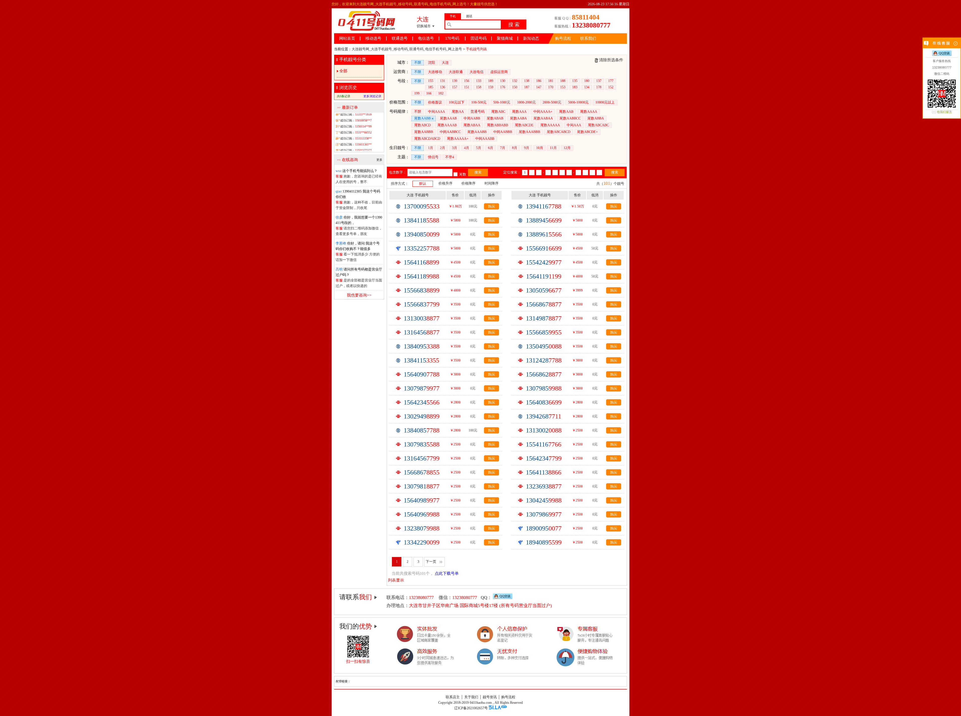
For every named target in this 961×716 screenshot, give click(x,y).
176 (502, 87)
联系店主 (453, 697)
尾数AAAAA (550, 125)
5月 (478, 148)
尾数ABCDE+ (587, 132)
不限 (417, 62)
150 (514, 87)
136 (442, 87)
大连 (445, 62)
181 (550, 81)
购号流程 (563, 38)
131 (442, 81)
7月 (502, 148)
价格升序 (445, 183)
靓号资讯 (490, 697)
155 (430, 81)
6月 (490, 148)
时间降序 (492, 183)
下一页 (431, 562)
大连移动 (435, 72)
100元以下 (456, 102)
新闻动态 (531, 38)
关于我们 (471, 697)
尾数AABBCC (570, 118)
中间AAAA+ (542, 112)
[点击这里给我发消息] (502, 597)
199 (416, 93)
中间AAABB (484, 138)
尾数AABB (422, 118)
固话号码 (478, 38)
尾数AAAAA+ (457, 138)
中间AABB (471, 118)
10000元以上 (605, 102)
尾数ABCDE (524, 125)
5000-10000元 (578, 102)
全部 (343, 71)
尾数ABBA (595, 118)
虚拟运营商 (499, 72)
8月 (514, 148)
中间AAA (574, 125)
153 (562, 87)
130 (502, 81)
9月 (526, 148)
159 (490, 87)
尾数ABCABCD (558, 132)
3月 (454, 148)
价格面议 (435, 102)
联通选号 (400, 38)
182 (440, 93)
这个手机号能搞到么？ (356, 171)
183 (574, 87)
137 (598, 81)
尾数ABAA (471, 125)
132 (514, 81)
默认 (422, 184)
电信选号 (426, 38)
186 (538, 81)
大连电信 (476, 72)
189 (490, 81)
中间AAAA (436, 112)
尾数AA (458, 112)
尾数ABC (498, 112)
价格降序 (468, 183)
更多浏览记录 (372, 96)
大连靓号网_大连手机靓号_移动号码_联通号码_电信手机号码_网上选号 (407, 49)
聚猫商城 (505, 38)
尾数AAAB (448, 118)
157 (454, 87)
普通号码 (477, 112)
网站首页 (347, 38)
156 (466, 81)
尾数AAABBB (529, 132)
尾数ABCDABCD (427, 138)
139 (454, 81)
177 (610, 81)
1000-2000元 (526, 102)
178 (598, 87)
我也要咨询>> (359, 295)
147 (538, 87)
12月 (567, 148)
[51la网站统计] (498, 708)
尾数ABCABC (598, 125)
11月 (553, 148)
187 (526, 87)
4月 (466, 148)
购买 (491, 206)
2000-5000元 (552, 102)
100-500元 (479, 102)
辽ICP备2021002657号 (471, 708)
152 (610, 87)
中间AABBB (502, 132)
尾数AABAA (543, 118)
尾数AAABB (477, 132)
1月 (430, 148)
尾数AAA (519, 112)
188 (562, 81)
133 (478, 81)
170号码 (452, 38)
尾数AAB (566, 112)
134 (586, 87)
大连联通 (456, 72)
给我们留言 (944, 112)
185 (430, 87)
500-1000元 (501, 102)
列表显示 (396, 580)
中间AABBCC (450, 132)
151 (466, 87)
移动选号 (373, 38)
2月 (442, 148)
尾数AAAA (588, 112)
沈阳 (431, 62)
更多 (379, 160)
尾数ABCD (422, 125)
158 (478, 87)
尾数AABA (518, 118)
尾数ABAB (495, 118)
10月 (539, 148)
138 (526, 81)
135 (574, 81)
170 (550, 87)
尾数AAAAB (447, 125)
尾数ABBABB (497, 125)
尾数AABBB (423, 132)
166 (428, 93)
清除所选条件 (611, 60)
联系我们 (588, 38)
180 (586, 81)
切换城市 (424, 26)
